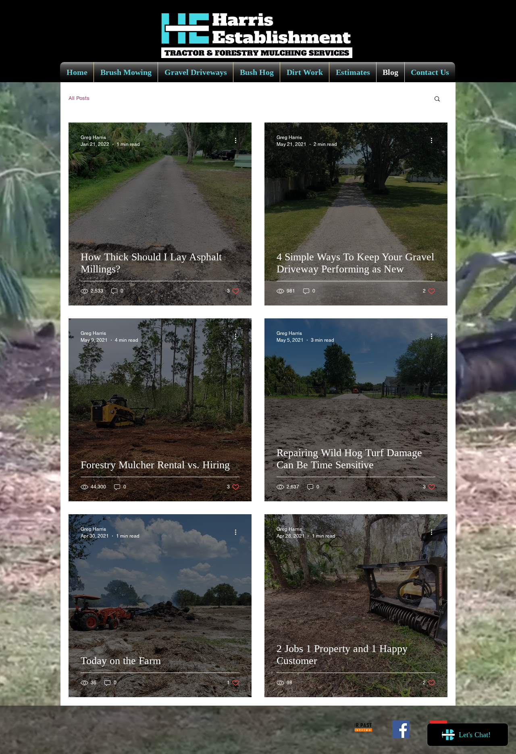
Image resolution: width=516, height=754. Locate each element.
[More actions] (238, 140)
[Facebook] (401, 729)
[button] (437, 99)
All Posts (79, 98)
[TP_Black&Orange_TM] (363, 729)
